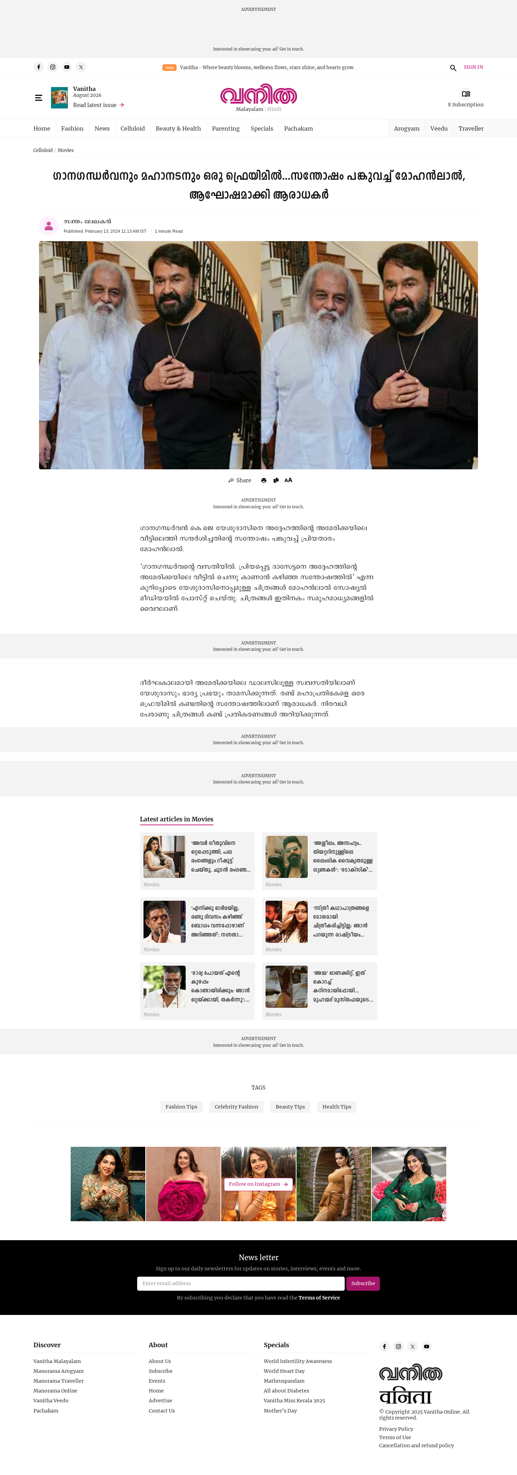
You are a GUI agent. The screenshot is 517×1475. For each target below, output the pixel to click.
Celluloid (133, 128)
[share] (240, 480)
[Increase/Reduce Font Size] (288, 480)
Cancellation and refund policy (416, 1445)
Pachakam (298, 128)
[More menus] (38, 98)
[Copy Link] (276, 480)
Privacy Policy (396, 1429)
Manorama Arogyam (58, 1371)
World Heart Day (284, 1371)
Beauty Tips (290, 1106)
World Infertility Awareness (298, 1361)
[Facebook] (38, 67)
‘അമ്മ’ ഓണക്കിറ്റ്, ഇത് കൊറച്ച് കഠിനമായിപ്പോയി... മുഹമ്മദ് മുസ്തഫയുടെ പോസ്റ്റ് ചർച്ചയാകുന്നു (341, 991)
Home (41, 128)
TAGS (258, 1087)
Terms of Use (395, 1437)
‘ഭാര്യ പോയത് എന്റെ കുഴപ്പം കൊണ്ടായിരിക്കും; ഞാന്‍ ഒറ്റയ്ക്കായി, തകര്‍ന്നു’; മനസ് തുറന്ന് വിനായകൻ (221, 991)
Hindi (274, 109)
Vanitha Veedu (51, 1400)
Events (157, 1381)
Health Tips (337, 1106)
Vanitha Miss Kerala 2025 (294, 1400)
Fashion (72, 128)
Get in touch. (292, 49)
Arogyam (407, 128)
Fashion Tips (181, 1106)
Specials (262, 128)
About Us (160, 1361)
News (102, 128)
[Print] (263, 480)
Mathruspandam (284, 1381)
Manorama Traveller (58, 1381)
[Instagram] (52, 67)
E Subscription (466, 104)
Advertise (160, 1400)
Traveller (471, 128)
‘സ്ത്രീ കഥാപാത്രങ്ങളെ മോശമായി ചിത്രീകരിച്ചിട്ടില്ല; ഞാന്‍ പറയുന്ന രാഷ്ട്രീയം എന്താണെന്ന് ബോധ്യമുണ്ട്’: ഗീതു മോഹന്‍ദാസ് (341, 935)
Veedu (439, 128)
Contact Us (162, 1411)
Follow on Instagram (254, 1184)
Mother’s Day (280, 1411)
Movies (66, 150)
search (452, 67)
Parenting (226, 128)
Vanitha (84, 88)
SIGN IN (473, 67)
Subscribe (161, 1371)
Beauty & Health (178, 128)
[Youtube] (67, 67)
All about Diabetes (286, 1391)
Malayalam (249, 109)
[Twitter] (81, 67)
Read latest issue (94, 104)
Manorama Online (55, 1391)
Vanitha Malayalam (57, 1361)
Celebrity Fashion (236, 1106)
